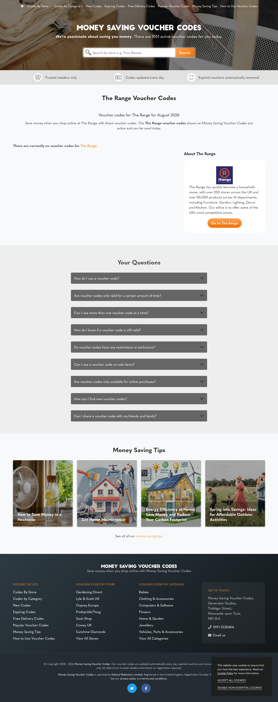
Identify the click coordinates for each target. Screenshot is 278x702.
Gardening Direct (89, 591)
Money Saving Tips (205, 6)
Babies (144, 591)
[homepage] (22, 6)
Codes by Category (67, 6)
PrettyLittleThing (88, 611)
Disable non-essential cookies (239, 687)
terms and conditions (154, 678)
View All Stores (87, 638)
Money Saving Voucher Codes (92, 664)
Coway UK (84, 625)
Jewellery (146, 625)
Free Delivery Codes (141, 6)
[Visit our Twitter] (132, 688)
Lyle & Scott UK (87, 598)
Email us (219, 635)
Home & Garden (151, 618)
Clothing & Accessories (156, 598)
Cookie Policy (225, 673)
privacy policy (128, 678)
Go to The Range (224, 223)
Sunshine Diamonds (91, 631)
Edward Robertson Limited (127, 674)
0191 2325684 (223, 626)
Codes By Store (38, 6)
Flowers (145, 611)
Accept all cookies (231, 680)
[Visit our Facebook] (146, 688)
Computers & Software (156, 605)
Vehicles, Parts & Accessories (161, 631)
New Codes (94, 6)
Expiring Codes (115, 6)
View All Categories (153, 638)
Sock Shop (84, 618)
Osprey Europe (87, 605)
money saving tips (149, 535)
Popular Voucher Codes (173, 6)
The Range (88, 145)
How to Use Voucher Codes (239, 6)
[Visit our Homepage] (139, 26)
